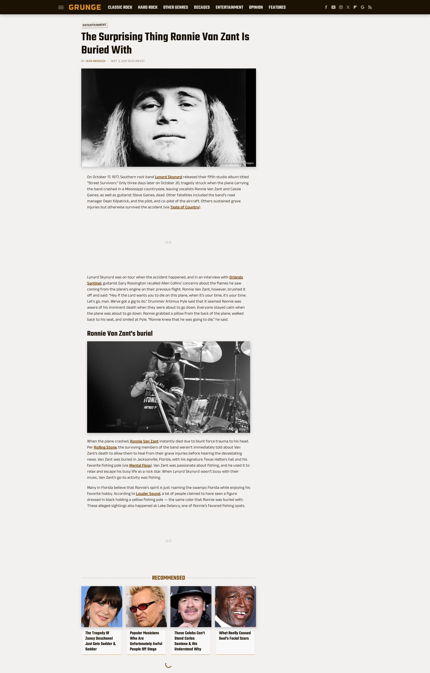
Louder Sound (148, 493)
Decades (202, 7)
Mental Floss (140, 465)
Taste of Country (184, 207)
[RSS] (370, 7)
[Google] (363, 7)
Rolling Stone (105, 447)
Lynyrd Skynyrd (168, 177)
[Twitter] (348, 7)
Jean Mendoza (96, 61)
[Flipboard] (355, 7)
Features (277, 7)
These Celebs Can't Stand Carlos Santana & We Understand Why (189, 641)
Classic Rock (120, 7)
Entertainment (229, 7)
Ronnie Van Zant (144, 441)
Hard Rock (147, 7)
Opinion (256, 7)
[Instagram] (341, 7)
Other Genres (175, 7)
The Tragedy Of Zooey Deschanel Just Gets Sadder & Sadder (100, 641)
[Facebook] (326, 7)
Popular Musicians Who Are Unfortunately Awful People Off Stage (146, 641)
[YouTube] (333, 7)
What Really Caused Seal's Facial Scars (235, 635)
